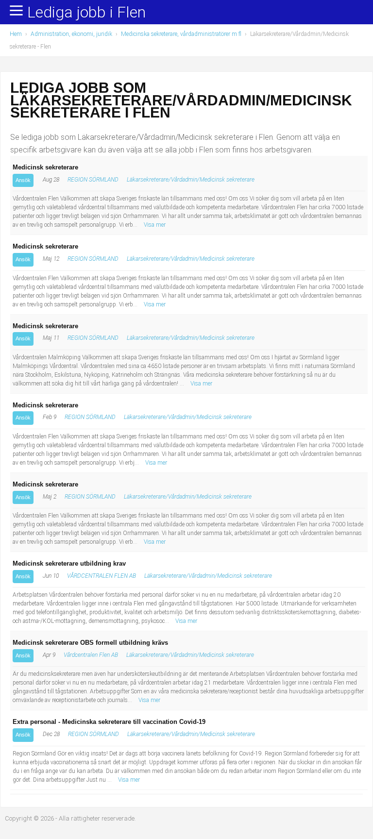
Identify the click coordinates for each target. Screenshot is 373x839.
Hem (16, 34)
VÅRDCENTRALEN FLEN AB (101, 575)
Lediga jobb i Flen (86, 12)
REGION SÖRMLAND (93, 179)
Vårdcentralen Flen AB (91, 655)
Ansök (23, 180)
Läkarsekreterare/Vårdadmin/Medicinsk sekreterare (190, 179)
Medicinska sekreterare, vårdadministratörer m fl (181, 34)
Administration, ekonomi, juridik (71, 34)
